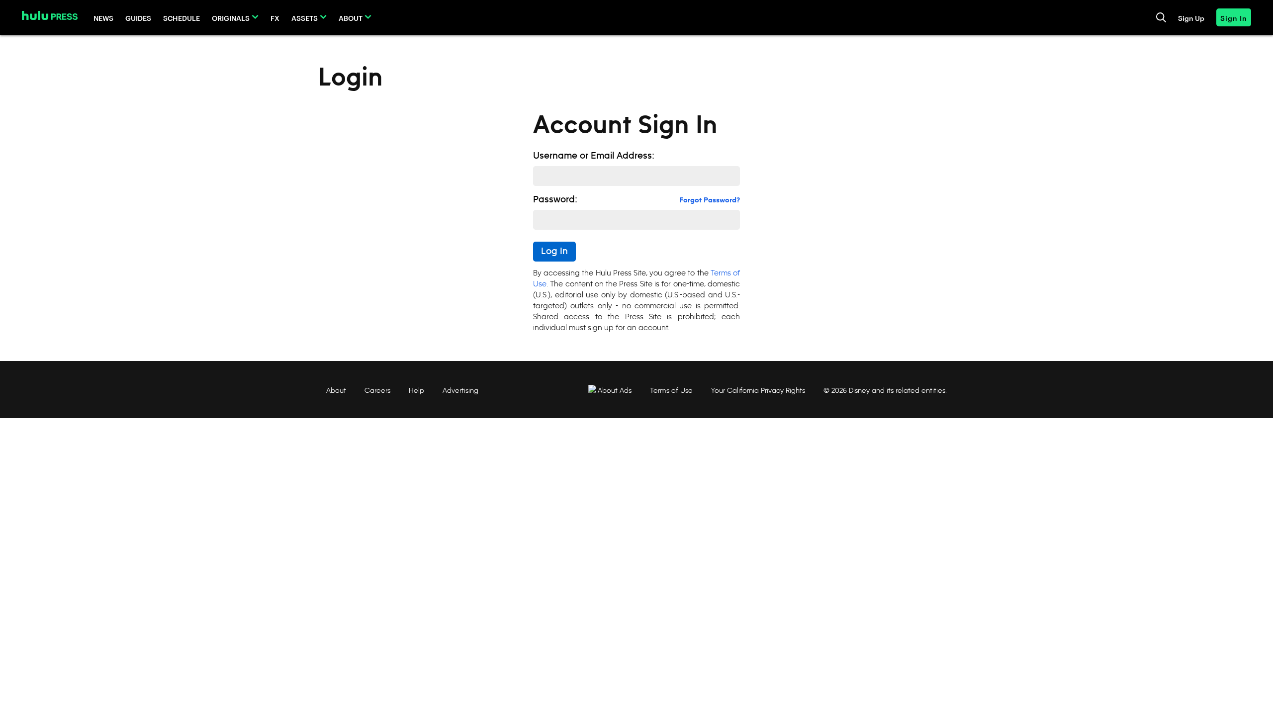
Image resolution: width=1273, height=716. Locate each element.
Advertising (460, 390)
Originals (231, 17)
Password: (555, 200)
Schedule (181, 17)
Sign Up (1191, 17)
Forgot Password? (709, 200)
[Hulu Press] (50, 15)
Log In (554, 252)
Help (416, 390)
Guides (138, 17)
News (103, 17)
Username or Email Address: (593, 156)
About (351, 17)
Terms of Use (671, 390)
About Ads (615, 390)
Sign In (1233, 17)
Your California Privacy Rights (758, 390)
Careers (377, 390)
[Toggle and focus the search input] (1161, 17)
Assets (304, 17)
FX (275, 17)
